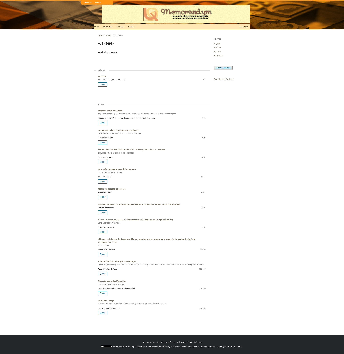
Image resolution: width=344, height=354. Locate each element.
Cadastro (88, 2)
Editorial (102, 76)
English (217, 43)
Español (217, 47)
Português (218, 55)
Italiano (217, 51)
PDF (103, 84)
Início (100, 35)
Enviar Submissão (223, 68)
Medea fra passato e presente (112, 189)
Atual (96, 26)
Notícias (120, 26)
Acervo (108, 35)
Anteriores (107, 26)
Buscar (244, 26)
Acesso (98, 2)
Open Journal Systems (224, 79)
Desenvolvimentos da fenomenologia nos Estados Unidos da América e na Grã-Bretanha (139, 204)
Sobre (131, 26)
